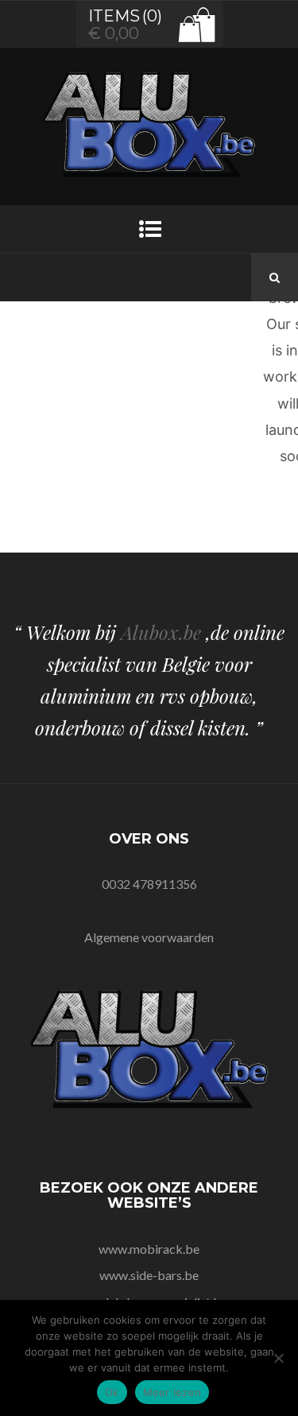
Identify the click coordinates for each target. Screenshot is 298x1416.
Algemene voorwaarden (149, 937)
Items (114, 15)
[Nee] (278, 1358)
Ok (112, 1392)
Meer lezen (172, 1392)
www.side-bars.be (149, 1274)
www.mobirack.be (149, 1248)
